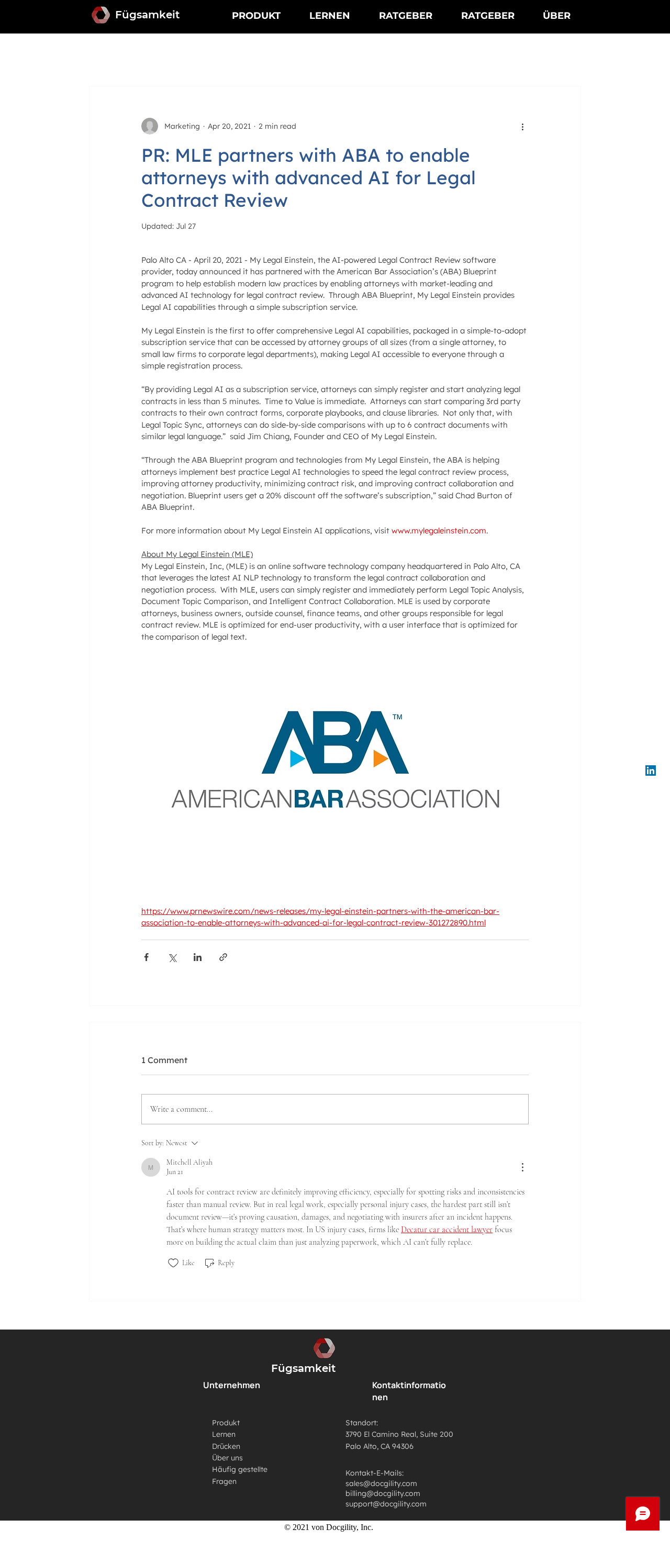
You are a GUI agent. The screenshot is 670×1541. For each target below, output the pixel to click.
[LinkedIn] (650, 770)
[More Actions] (522, 1167)
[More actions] (522, 126)
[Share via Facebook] (146, 957)
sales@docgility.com (381, 1483)
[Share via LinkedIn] (198, 957)
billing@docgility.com (382, 1493)
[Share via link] (223, 957)
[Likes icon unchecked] (173, 1263)
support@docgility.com (386, 1504)
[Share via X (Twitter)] (172, 957)
